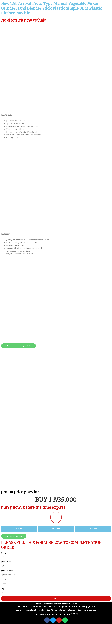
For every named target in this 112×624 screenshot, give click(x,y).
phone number (7, 562)
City (2, 588)
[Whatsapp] (65, 620)
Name (3, 553)
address (4, 579)
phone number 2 (8, 570)
